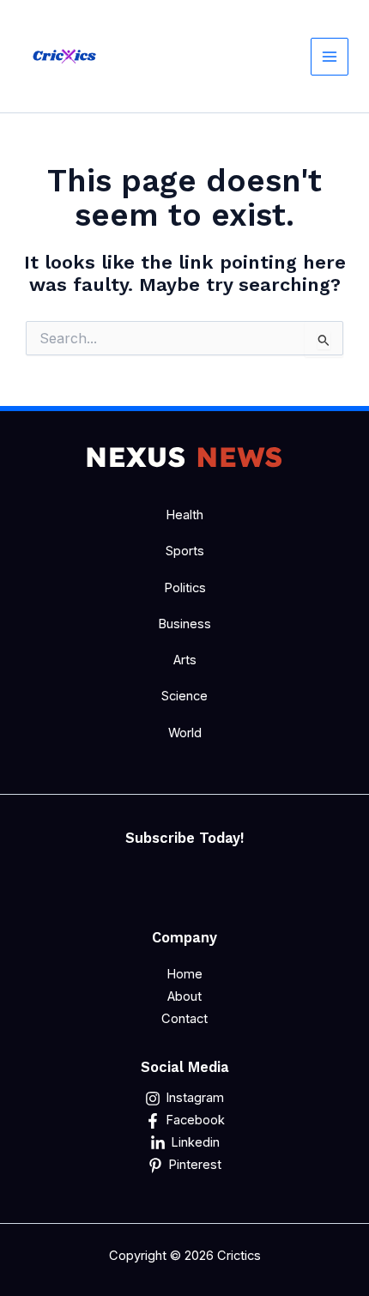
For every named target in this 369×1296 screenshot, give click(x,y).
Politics (185, 588)
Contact (184, 1019)
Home (184, 974)
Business (184, 624)
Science (184, 696)
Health (184, 515)
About (184, 996)
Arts (185, 660)
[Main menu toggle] (329, 57)
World (185, 733)
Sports (185, 551)
